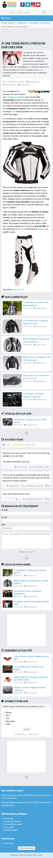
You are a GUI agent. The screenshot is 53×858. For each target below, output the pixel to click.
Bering (8, 712)
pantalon (41, 229)
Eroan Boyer (10, 85)
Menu (8, 18)
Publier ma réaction (26, 552)
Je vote (26, 729)
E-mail (4, 517)
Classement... (9, 843)
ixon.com (17, 289)
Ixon (7, 718)
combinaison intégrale (15, 97)
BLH (7, 715)
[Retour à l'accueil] (10, 5)
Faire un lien (9, 827)
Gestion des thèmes (12, 821)
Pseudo (5, 510)
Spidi (7, 724)
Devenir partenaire (26, 848)
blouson (20, 229)
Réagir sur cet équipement (21, 506)
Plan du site (9, 818)
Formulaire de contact (13, 824)
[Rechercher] (44, 12)
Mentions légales (11, 830)
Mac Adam (10, 721)
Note (3, 525)
